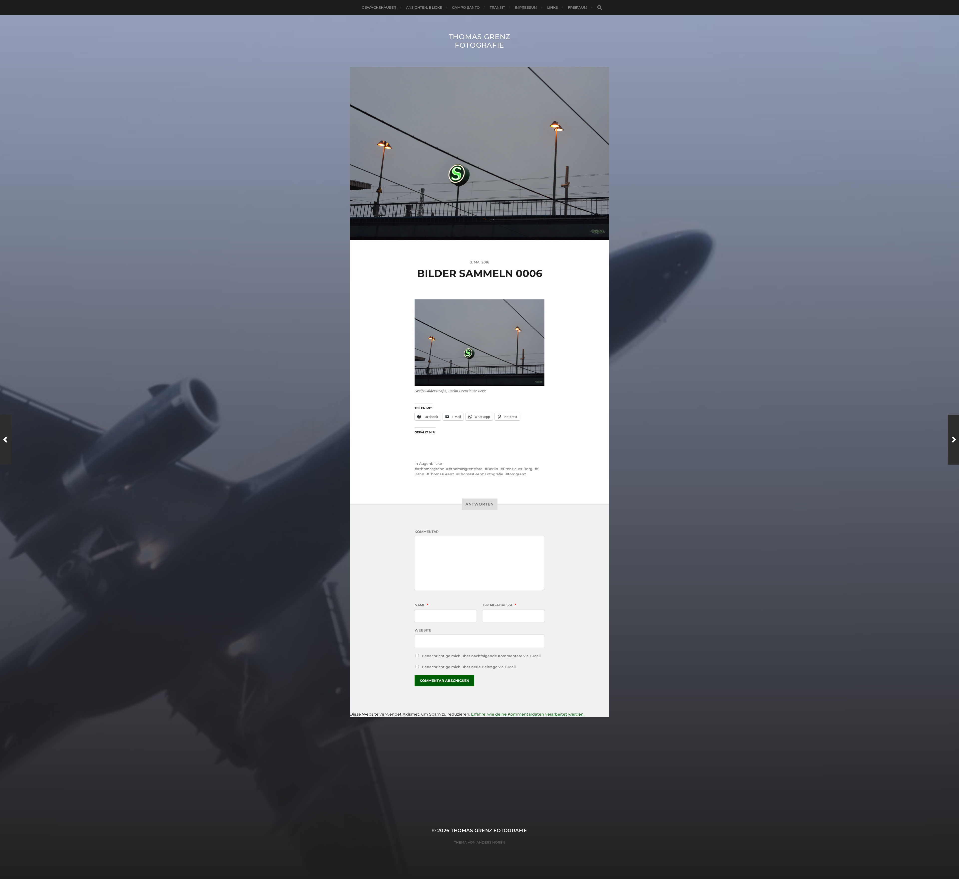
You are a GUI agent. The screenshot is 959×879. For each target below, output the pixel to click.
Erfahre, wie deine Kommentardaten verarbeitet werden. (527, 714)
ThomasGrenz (441, 474)
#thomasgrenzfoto (465, 469)
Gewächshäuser (379, 7)
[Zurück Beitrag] (5, 440)
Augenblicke (430, 463)
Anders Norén (491, 842)
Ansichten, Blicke (424, 7)
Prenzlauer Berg (517, 469)
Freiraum (577, 7)
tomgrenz (517, 474)
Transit (497, 7)
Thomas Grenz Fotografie (479, 40)
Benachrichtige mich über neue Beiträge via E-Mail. (469, 667)
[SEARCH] (599, 7)
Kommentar (427, 531)
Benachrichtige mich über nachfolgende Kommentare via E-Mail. (481, 656)
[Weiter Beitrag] (953, 440)
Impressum (526, 7)
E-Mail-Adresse (499, 605)
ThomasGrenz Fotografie (481, 474)
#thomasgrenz (430, 469)
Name (421, 605)
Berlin (492, 469)
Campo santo (466, 7)
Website (423, 630)
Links (552, 7)
